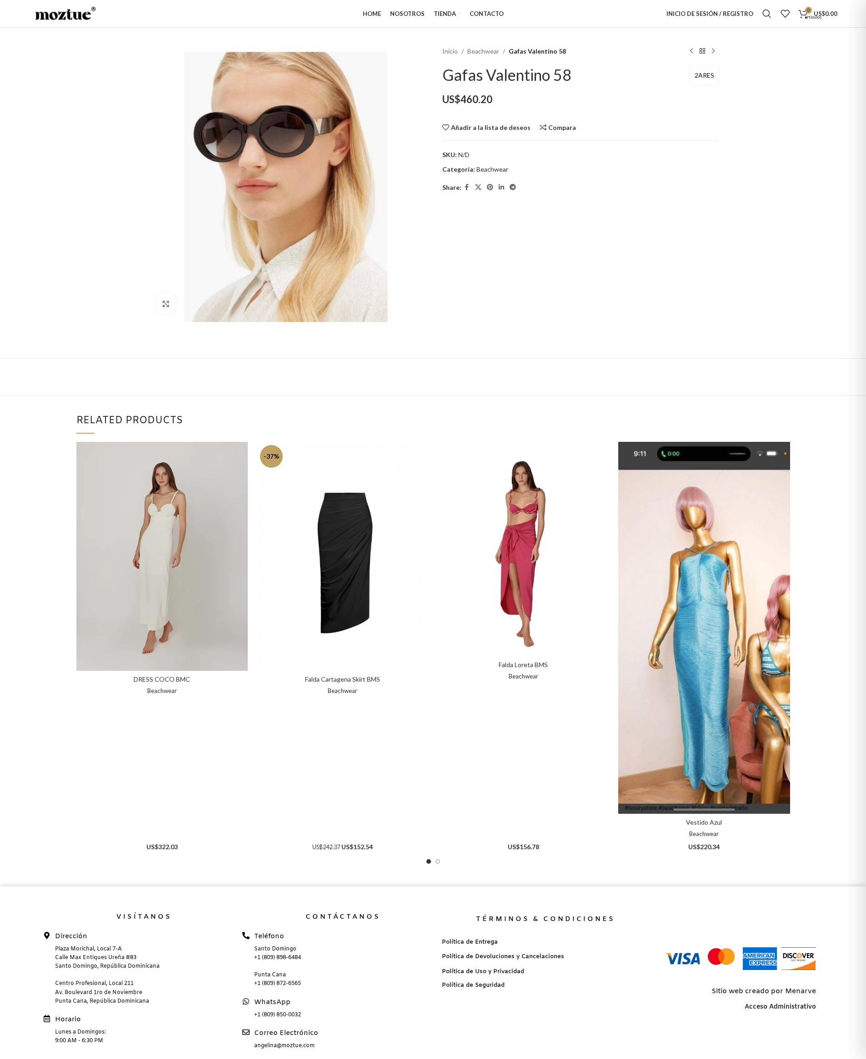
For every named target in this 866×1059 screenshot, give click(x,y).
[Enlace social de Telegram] (513, 187)
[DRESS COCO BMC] (162, 556)
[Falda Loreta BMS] (524, 549)
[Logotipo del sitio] (63, 13)
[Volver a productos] (702, 51)
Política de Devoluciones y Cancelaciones (503, 956)
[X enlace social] (478, 187)
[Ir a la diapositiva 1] (428, 861)
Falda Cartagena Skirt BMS (342, 679)
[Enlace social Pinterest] (490, 187)
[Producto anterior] (691, 51)
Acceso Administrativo (780, 1007)
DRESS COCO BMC (162, 679)
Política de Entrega (470, 942)
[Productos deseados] (785, 14)
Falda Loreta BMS (523, 664)
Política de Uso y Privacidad (483, 971)
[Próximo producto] (713, 51)
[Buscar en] (767, 14)
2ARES (704, 75)
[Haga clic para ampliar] (166, 303)
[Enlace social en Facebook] (466, 187)
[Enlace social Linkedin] (501, 187)
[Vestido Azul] (704, 627)
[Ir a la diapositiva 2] (438, 861)
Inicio (450, 51)
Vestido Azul (704, 822)
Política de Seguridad (473, 985)
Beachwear (483, 51)
